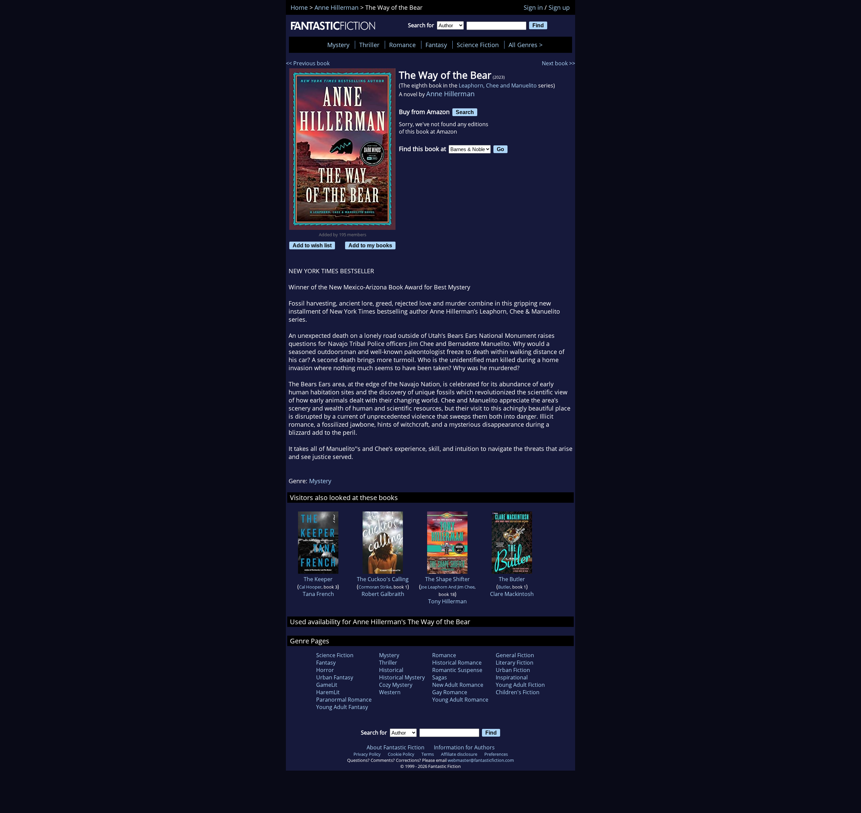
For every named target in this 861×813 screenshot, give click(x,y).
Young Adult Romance (460, 699)
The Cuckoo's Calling (383, 579)
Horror (325, 670)
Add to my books (370, 245)
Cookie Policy (401, 754)
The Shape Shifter (447, 579)
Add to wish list (312, 245)
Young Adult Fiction (520, 684)
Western (390, 692)
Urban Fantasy (334, 677)
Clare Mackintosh (512, 594)
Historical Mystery (402, 677)
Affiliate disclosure (459, 754)
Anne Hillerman (450, 93)
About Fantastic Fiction (395, 747)
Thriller (369, 45)
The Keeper (318, 579)
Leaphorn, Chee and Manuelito (498, 85)
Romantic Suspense (457, 670)
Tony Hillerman (447, 601)
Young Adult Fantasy (342, 707)
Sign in (533, 7)
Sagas (439, 677)
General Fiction (515, 655)
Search (465, 112)
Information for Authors (464, 747)
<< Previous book (308, 63)
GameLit (326, 684)
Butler (504, 587)
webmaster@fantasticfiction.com (481, 760)
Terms (427, 754)
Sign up (559, 7)
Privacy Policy (367, 754)
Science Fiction (478, 45)
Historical (391, 670)
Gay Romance (449, 692)
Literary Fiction (514, 662)
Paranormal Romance (344, 699)
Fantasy (436, 45)
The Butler (512, 579)
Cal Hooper (310, 587)
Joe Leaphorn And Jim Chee (448, 587)
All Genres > (527, 45)
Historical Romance (457, 662)
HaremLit (328, 692)
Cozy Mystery (395, 684)
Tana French (318, 594)
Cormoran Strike (375, 587)
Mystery (338, 45)
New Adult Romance (457, 684)
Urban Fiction (513, 670)
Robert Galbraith (383, 594)
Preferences (496, 754)
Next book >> (558, 63)
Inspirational (512, 677)
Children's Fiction (517, 692)
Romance (402, 45)
